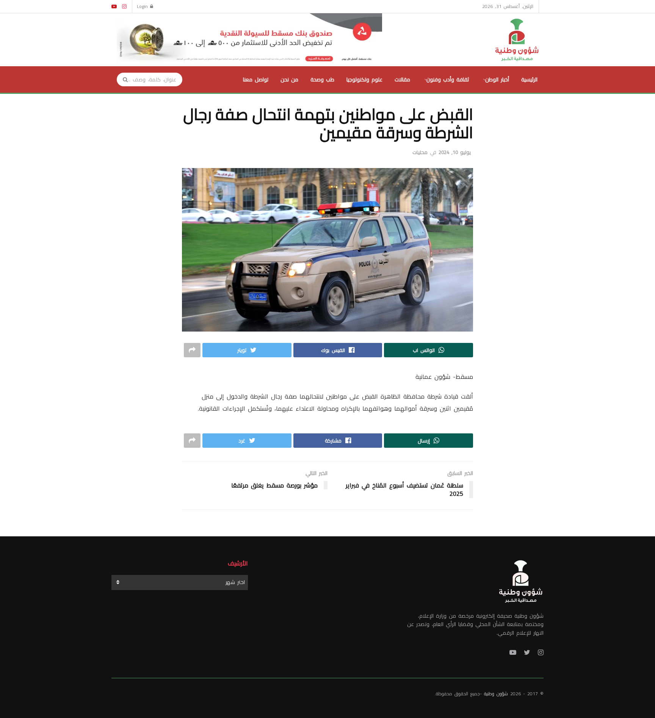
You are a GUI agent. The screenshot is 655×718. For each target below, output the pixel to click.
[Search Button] (123, 79)
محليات (420, 152)
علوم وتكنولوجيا (364, 79)
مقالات (402, 79)
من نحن (289, 79)
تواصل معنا (255, 79)
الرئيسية (529, 79)
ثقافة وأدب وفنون (447, 79)
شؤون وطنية (496, 693)
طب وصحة (322, 79)
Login (143, 6)
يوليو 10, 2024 (455, 152)
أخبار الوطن (497, 79)
